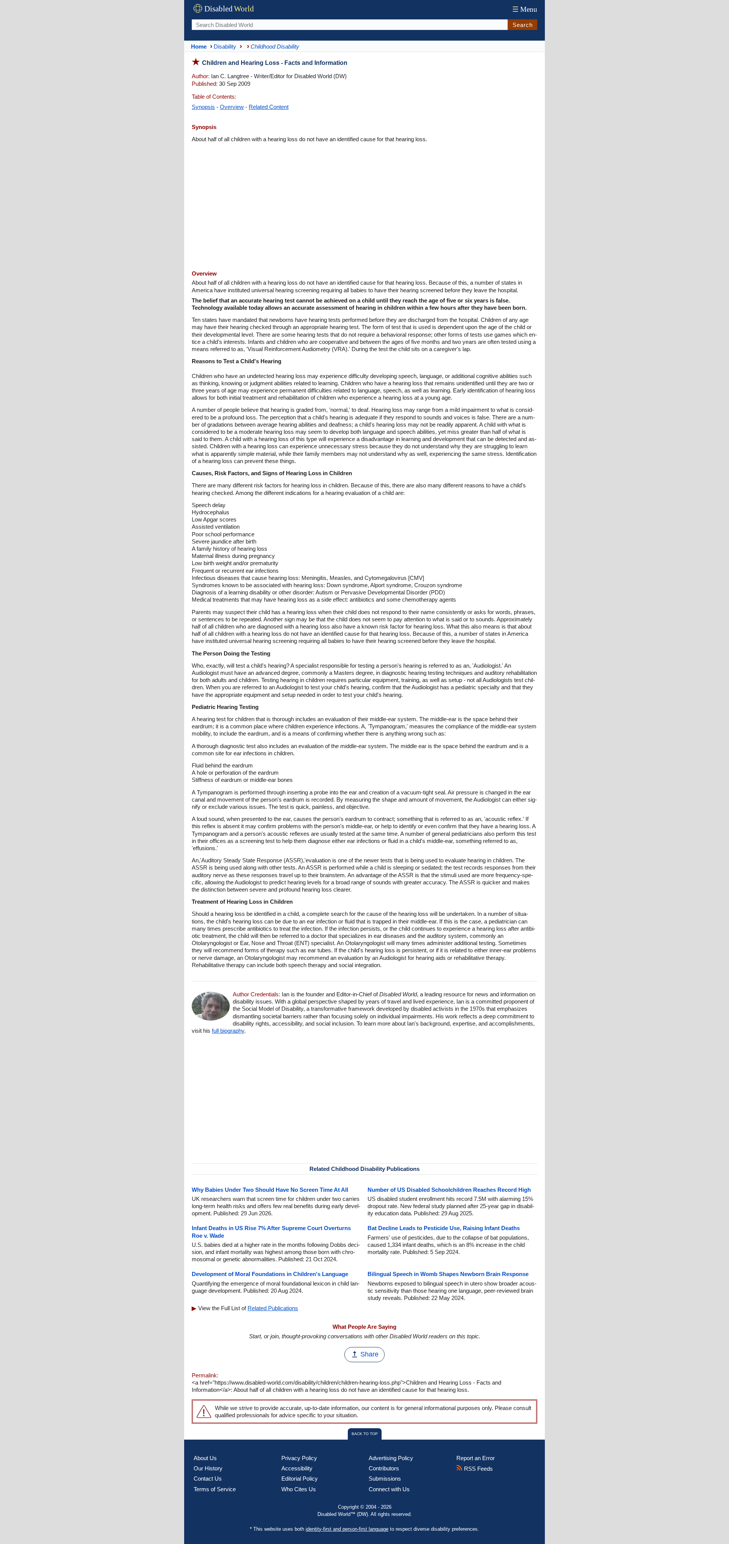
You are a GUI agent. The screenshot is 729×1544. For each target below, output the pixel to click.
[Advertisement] (364, 207)
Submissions (385, 1478)
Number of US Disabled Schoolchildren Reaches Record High (449, 1189)
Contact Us (208, 1478)
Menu (524, 9)
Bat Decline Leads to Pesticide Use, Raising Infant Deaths (444, 1228)
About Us (205, 1458)
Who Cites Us (298, 1489)
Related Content (269, 107)
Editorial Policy (299, 1478)
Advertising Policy (391, 1458)
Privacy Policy (299, 1458)
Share (369, 1354)
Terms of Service (215, 1489)
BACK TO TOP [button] (365, 1434)
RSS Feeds (477, 1468)
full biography (228, 1030)
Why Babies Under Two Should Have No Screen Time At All (270, 1189)
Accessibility (296, 1468)
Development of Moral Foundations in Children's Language (270, 1274)
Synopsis (203, 107)
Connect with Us (389, 1489)
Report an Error (475, 1458)
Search (523, 25)
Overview (232, 107)
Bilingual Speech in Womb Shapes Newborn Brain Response (448, 1274)
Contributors (384, 1468)
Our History (208, 1468)
